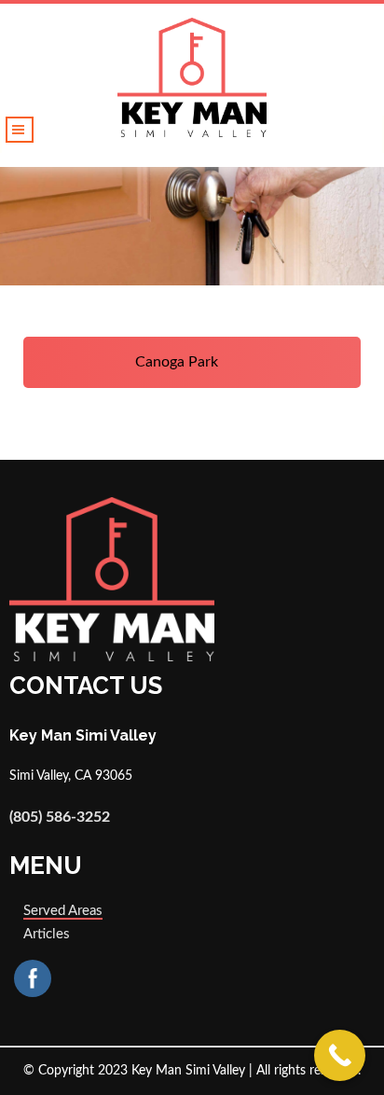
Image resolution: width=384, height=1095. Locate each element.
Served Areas (63, 911)
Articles (46, 934)
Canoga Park (178, 361)
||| (19, 129)
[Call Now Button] (339, 1055)
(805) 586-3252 (59, 817)
